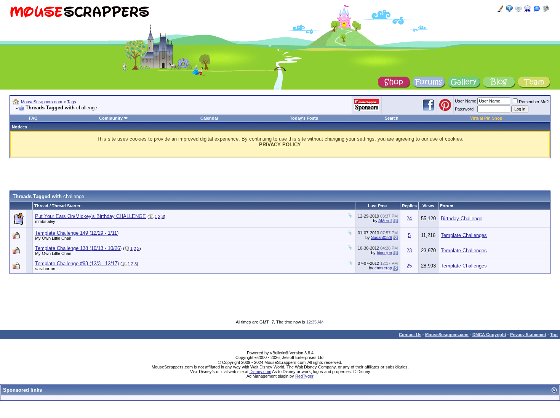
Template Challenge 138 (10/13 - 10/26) (78, 248)
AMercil (385, 220)
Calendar (209, 118)
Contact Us (410, 334)
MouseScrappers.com (41, 101)
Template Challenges (464, 235)
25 (409, 266)
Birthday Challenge (461, 218)
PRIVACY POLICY (280, 144)
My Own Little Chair (53, 238)
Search (391, 118)
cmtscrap (383, 268)
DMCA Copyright (489, 334)
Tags (71, 101)
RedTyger (304, 376)
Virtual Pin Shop (486, 118)
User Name (465, 101)
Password (464, 109)
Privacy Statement (528, 334)
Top (554, 334)
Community (111, 118)
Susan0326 (381, 237)
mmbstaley (45, 221)
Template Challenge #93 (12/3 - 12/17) (77, 263)
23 (409, 250)
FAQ (33, 118)
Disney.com (260, 371)
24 (409, 218)
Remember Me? (534, 101)
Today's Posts (304, 118)
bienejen (384, 252)
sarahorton (45, 268)
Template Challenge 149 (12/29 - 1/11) (76, 233)
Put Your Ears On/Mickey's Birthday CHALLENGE (90, 216)
